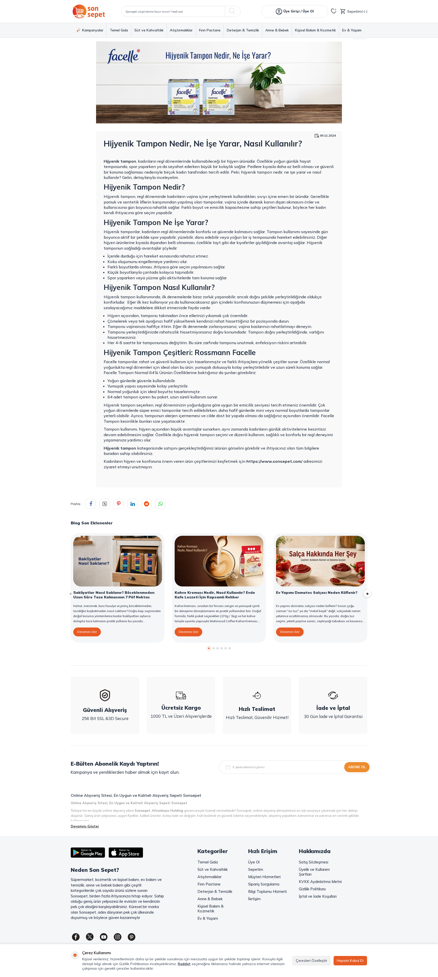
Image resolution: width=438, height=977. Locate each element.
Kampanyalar (92, 30)
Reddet (184, 964)
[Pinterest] (131, 937)
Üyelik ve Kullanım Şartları (314, 872)
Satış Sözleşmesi (313, 862)
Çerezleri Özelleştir (311, 960)
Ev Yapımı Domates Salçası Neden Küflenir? (316, 592)
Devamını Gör (87, 632)
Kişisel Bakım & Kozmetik (315, 30)
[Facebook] (76, 937)
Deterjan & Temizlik (243, 30)
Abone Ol (357, 767)
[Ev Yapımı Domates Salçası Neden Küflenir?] (320, 561)
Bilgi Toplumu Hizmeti (267, 891)
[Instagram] (118, 937)
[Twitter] (90, 937)
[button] (209, 648)
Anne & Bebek (277, 30)
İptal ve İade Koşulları (318, 896)
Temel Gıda (119, 30)
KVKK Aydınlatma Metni (320, 881)
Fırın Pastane (210, 30)
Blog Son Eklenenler (92, 522)
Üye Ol (254, 862)
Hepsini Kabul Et (350, 960)
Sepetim (255, 869)
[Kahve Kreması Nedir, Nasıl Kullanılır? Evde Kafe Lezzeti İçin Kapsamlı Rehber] (219, 561)
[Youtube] (104, 937)
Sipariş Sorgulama (263, 884)
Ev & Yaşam (351, 30)
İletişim (254, 898)
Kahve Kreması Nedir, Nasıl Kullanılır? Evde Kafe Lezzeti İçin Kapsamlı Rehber (215, 594)
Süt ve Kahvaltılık (148, 30)
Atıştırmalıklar (181, 30)
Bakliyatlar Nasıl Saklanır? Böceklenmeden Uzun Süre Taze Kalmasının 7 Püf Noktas (113, 594)
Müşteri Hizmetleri (264, 876)
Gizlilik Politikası (312, 889)
